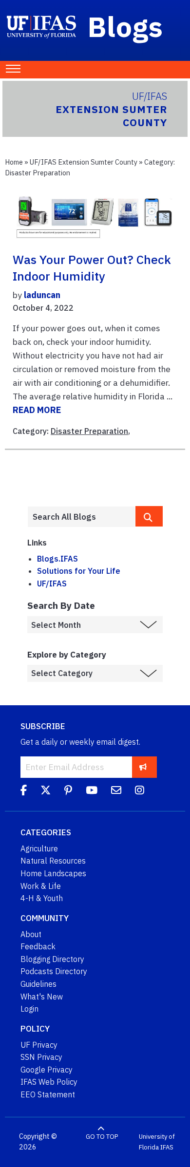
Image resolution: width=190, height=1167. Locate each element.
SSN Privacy (41, 1057)
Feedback (38, 946)
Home (14, 162)
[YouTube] (91, 791)
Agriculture (39, 848)
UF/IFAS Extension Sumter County (83, 162)
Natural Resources (53, 861)
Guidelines (38, 984)
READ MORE (37, 409)
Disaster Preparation (89, 431)
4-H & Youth (41, 898)
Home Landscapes (53, 873)
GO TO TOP (102, 1136)
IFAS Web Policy (48, 1082)
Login (29, 1009)
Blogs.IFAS (57, 559)
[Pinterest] (68, 791)
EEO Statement (47, 1094)
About (30, 934)
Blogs (125, 26)
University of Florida (157, 1141)
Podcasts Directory (53, 971)
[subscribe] (143, 766)
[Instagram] (139, 791)
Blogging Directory (52, 959)
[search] (149, 516)
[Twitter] (45, 791)
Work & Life (40, 886)
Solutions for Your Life (78, 571)
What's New (41, 996)
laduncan (42, 295)
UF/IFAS (52, 583)
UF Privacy (38, 1045)
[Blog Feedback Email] (116, 791)
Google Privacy (46, 1069)
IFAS (166, 1147)
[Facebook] (23, 791)
